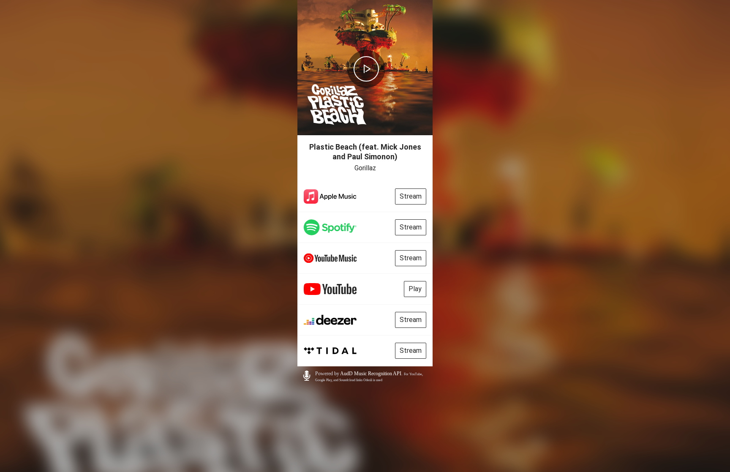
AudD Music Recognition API (370, 374)
